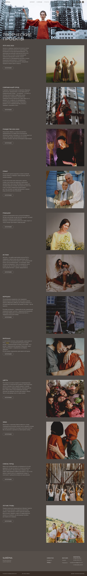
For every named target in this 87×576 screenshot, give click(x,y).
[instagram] (77, 2)
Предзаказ (64, 562)
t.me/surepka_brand (78, 564)
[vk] (83, 2)
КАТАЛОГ (32, 2)
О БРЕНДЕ (39, 2)
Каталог (64, 560)
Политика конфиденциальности (10, 573)
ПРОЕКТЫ (46, 2)
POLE (7, 342)
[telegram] (80, 2)
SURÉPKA (7, 558)
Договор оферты (26, 573)
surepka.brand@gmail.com (76, 562)
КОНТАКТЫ (54, 2)
